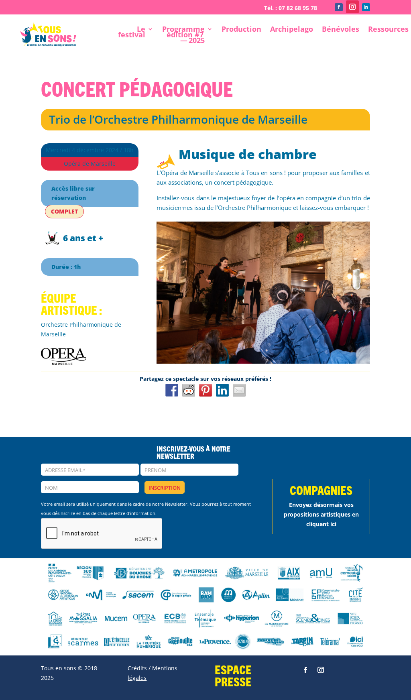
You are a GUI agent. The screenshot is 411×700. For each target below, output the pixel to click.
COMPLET (64, 211)
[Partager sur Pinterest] (205, 390)
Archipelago (291, 30)
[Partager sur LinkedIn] (222, 390)
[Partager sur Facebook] (171, 390)
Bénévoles (340, 30)
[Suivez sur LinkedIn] (366, 7)
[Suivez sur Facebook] (339, 7)
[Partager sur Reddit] (188, 390)
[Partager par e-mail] (239, 390)
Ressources (388, 30)
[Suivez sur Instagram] (352, 6)
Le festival (131, 32)
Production (241, 30)
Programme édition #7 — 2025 (183, 35)
